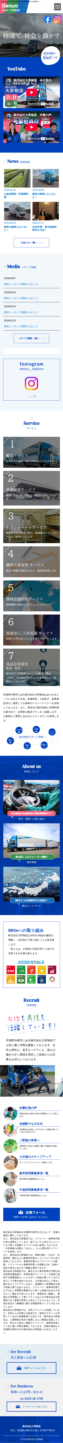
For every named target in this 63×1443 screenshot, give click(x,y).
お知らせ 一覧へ (29, 242)
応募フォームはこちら (33, 1368)
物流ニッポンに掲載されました (21, 284)
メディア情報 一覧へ (28, 338)
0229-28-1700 (34, 1398)
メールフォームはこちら (33, 1406)
